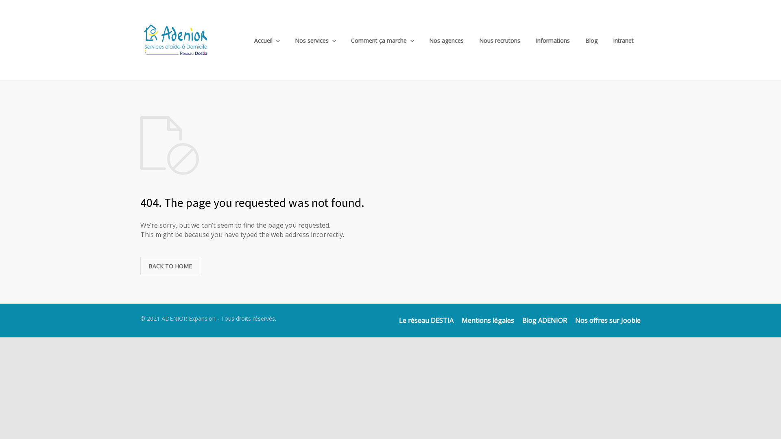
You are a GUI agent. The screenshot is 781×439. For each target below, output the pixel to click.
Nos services (312, 40)
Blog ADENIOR (544, 320)
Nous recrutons (499, 40)
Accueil (263, 40)
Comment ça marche (379, 40)
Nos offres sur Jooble (608, 320)
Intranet (623, 40)
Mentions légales (488, 320)
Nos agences (446, 40)
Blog (591, 40)
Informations (553, 40)
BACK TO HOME (170, 266)
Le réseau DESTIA (426, 320)
